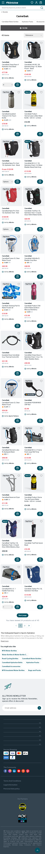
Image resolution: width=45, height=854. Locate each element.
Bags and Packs (34, 670)
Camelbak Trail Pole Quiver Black (33, 544)
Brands (5, 12)
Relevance (29, 35)
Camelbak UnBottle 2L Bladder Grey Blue (32, 259)
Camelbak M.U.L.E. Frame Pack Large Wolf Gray (33, 451)
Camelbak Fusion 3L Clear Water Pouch (11, 259)
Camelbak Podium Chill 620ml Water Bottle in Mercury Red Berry (32, 308)
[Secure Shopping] (15, 755)
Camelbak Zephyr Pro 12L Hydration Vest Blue (33, 590)
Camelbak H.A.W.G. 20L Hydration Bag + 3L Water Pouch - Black (33, 66)
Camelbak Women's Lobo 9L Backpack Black (10, 451)
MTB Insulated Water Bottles (13, 670)
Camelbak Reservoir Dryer (11, 497)
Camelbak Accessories (11, 666)
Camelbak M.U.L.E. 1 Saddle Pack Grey (9, 590)
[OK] (39, 708)
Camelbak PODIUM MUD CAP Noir (32, 403)
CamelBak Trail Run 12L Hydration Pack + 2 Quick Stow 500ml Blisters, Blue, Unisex (11, 545)
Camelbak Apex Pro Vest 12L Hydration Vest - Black (11, 164)
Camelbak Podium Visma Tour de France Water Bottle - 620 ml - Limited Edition (33, 499)
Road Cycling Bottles (10, 658)
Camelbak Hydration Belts (12, 662)
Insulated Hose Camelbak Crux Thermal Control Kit (10, 356)
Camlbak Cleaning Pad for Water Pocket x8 (11, 307)
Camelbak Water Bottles (10, 22)
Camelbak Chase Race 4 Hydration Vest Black (10, 65)
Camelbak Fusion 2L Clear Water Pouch (11, 403)
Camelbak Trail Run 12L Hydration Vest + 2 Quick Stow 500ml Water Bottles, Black (33, 213)
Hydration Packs (27, 22)
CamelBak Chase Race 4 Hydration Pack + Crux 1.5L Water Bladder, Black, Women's (33, 357)
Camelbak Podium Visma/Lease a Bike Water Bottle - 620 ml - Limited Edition (33, 116)
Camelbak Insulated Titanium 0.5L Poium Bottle (9, 116)
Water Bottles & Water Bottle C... (14, 655)
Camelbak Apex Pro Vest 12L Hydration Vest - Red (10, 212)
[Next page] (29, 626)
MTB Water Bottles (9, 651)
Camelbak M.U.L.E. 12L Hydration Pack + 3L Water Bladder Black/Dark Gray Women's (33, 165)
